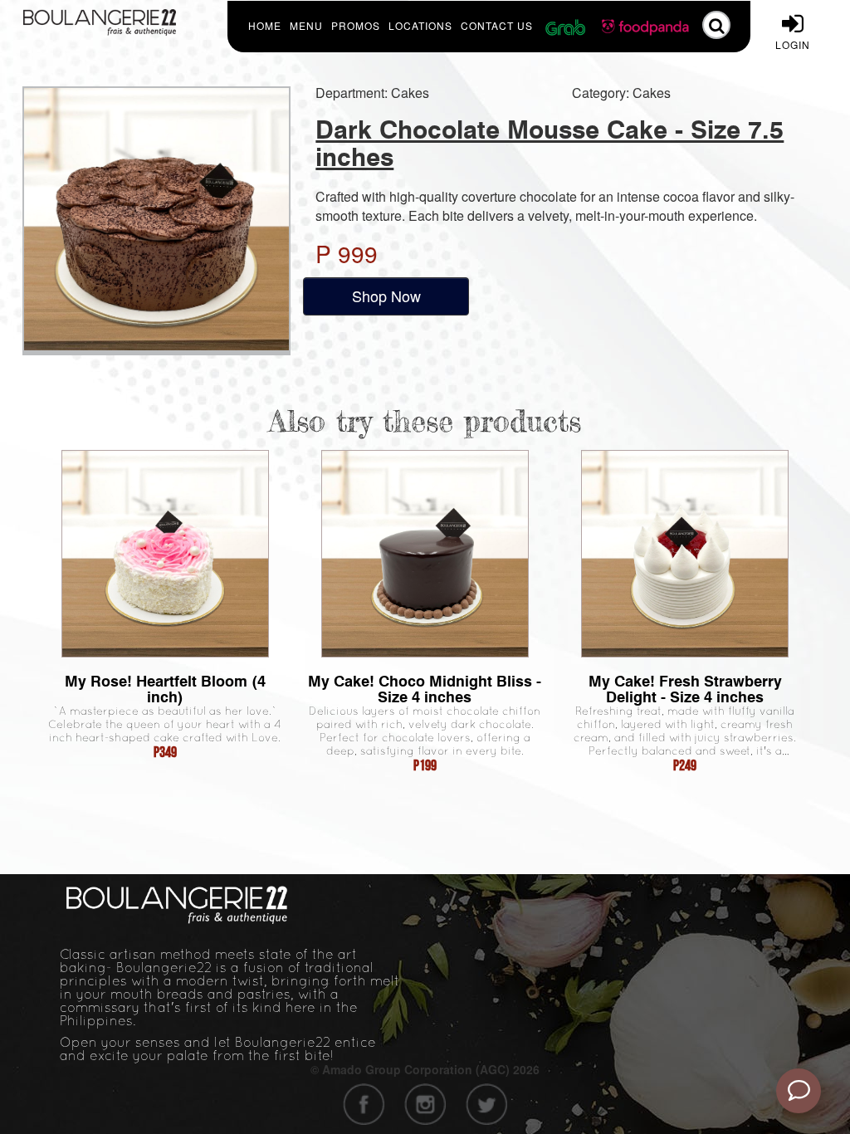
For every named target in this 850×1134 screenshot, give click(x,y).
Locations (420, 25)
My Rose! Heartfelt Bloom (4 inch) (165, 689)
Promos (355, 25)
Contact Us (497, 25)
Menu (306, 25)
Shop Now (386, 295)
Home (264, 25)
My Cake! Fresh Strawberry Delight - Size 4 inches (685, 689)
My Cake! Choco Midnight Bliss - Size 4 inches (424, 689)
